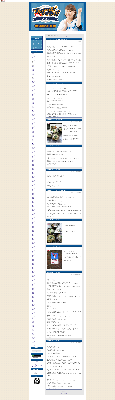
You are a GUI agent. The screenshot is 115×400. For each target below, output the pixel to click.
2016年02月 (33, 219)
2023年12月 (33, 95)
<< (61, 36)
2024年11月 (33, 81)
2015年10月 (33, 225)
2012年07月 (33, 276)
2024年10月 (33, 82)
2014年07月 (33, 244)
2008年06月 (33, 341)
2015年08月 (33, 227)
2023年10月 (33, 98)
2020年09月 (33, 147)
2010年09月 (33, 305)
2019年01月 (33, 173)
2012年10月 (33, 272)
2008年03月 (33, 345)
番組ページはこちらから (45, 26)
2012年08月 (33, 275)
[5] (66, 36)
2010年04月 (33, 312)
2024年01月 (33, 94)
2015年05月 (33, 231)
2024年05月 (33, 89)
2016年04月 (33, 217)
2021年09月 (33, 131)
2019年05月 (33, 168)
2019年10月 (33, 161)
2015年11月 (33, 223)
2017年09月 (33, 194)
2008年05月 (33, 342)
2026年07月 (33, 54)
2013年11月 (33, 255)
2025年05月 (33, 73)
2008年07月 (33, 339)
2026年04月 (33, 58)
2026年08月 (33, 53)
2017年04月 (33, 201)
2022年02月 (33, 124)
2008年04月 (33, 343)
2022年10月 (33, 114)
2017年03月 (33, 202)
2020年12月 (33, 143)
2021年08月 (33, 132)
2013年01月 (33, 268)
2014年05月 (33, 247)
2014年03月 (33, 250)
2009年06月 (33, 325)
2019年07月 (33, 165)
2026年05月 (33, 57)
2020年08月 (33, 148)
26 (36, 47)
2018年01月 (33, 189)
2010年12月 (33, 301)
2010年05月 (33, 310)
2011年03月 (33, 297)
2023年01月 (33, 110)
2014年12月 (33, 238)
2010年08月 (33, 306)
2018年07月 (33, 181)
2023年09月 (33, 99)
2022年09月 (33, 115)
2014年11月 (33, 239)
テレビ (97, 0)
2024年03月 (33, 91)
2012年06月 (33, 277)
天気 (105, 0)
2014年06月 (33, 246)
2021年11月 (33, 128)
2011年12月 (33, 285)
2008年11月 (33, 334)
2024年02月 (33, 93)
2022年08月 (33, 116)
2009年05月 (33, 326)
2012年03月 (33, 281)
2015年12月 (33, 222)
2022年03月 (33, 123)
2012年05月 (33, 279)
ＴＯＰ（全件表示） (64, 393)
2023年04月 (33, 106)
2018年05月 (33, 184)
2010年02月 (33, 314)
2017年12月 (33, 190)
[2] (63, 36)
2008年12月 (33, 333)
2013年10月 (33, 256)
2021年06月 (33, 135)
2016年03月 (33, 218)
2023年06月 (33, 103)
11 (35, 44)
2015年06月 (33, 230)
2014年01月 (33, 252)
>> (67, 36)
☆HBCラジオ (34, 364)
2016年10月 (33, 209)
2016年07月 (33, 213)
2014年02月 (33, 251)
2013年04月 (33, 264)
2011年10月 (33, 288)
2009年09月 (33, 321)
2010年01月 (33, 316)
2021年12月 (33, 127)
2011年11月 (33, 287)
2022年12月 (33, 111)
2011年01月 (33, 300)
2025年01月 (33, 78)
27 (38, 47)
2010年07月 (33, 308)
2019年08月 (33, 164)
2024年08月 (33, 85)
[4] (65, 36)
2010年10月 (33, 304)
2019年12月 (33, 159)
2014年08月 (33, 243)
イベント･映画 (112, 0)
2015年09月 (33, 226)
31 (33, 48)
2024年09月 (33, 83)
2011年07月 (33, 292)
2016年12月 (33, 206)
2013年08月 (33, 259)
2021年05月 (33, 136)
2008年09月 (33, 337)
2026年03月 (33, 60)
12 (36, 44)
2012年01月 (33, 284)
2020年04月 (33, 153)
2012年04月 (33, 280)
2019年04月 (33, 169)
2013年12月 (33, 254)
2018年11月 (33, 176)
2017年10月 (33, 193)
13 (38, 44)
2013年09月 (33, 258)
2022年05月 (33, 120)
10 (33, 44)
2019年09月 (33, 163)
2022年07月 (33, 118)
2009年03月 (33, 329)
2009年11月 (33, 318)
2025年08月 (33, 69)
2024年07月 (33, 86)
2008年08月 (33, 338)
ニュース (102, 0)
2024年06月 (33, 87)
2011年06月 (33, 293)
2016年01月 (33, 221)
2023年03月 (33, 107)
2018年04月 (33, 185)
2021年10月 (33, 130)
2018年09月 (33, 178)
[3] (64, 36)
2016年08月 (33, 211)
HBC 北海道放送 (2, 1)
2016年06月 (33, 214)
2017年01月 (33, 205)
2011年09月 (33, 289)
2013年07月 (33, 260)
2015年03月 (33, 234)
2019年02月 (33, 172)
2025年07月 (33, 70)
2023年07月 (33, 102)
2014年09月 (33, 242)
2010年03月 (33, 313)
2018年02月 (33, 188)
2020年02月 (33, 156)
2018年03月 (33, 186)
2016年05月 (33, 215)
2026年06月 (33, 56)
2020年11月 (33, 144)
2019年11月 (33, 160)
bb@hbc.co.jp (36, 372)
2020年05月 (33, 152)
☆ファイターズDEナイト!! (36, 361)
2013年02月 (33, 267)
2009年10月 (33, 320)
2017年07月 (33, 197)
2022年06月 (33, 119)
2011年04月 (33, 296)
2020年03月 (33, 155)
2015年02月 (33, 235)
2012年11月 (33, 271)
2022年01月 (33, 126)
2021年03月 (33, 139)
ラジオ (100, 0)
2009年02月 (33, 330)
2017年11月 (33, 192)
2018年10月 (33, 177)
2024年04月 (33, 90)
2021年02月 (33, 140)
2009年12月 (33, 317)
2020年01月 (33, 157)
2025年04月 (33, 74)
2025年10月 (33, 66)
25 (35, 47)
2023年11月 (33, 97)
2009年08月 (33, 322)
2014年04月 (33, 248)
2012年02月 (33, 283)
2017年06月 (33, 198)
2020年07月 (33, 149)
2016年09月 (33, 210)
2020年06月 (33, 151)
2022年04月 (33, 122)
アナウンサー (108, 0)
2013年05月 (33, 263)
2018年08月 (33, 180)
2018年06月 (33, 182)
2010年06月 (33, 309)
